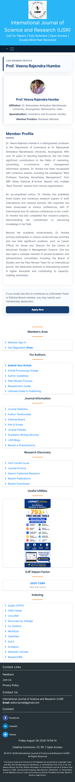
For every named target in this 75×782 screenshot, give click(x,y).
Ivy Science (14, 626)
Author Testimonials (19, 414)
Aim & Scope (15, 424)
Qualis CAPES (16, 605)
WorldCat (13, 631)
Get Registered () (20, 347)
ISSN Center (15, 610)
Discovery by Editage (20, 620)
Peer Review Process (20, 380)
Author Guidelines (18, 375)
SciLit (11, 641)
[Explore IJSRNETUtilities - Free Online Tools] (37, 533)
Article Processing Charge (23, 370)
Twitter (12, 734)
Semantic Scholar (18, 651)
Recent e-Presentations (21, 445)
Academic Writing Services (23, 434)
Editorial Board (16, 419)
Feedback (8, 674)
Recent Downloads (19, 483)
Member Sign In (17, 342)
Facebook (13, 718)
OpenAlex (13, 636)
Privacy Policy (11, 685)
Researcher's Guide (19, 386)
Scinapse (13, 646)
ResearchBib (15, 656)
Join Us (7, 679)
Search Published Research (24, 473)
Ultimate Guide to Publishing (24, 391)
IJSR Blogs (14, 440)
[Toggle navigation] (10, 48)
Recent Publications (19, 478)
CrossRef (13, 615)
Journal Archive (17, 468)
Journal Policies (17, 429)
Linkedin (12, 726)
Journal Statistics (18, 409)
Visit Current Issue (18, 462)
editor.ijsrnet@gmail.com (25, 702)
